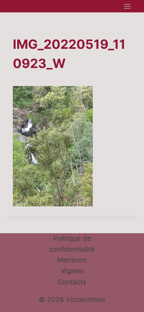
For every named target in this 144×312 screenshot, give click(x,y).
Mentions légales (72, 265)
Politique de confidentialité (72, 243)
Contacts (72, 282)
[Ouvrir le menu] (127, 6)
